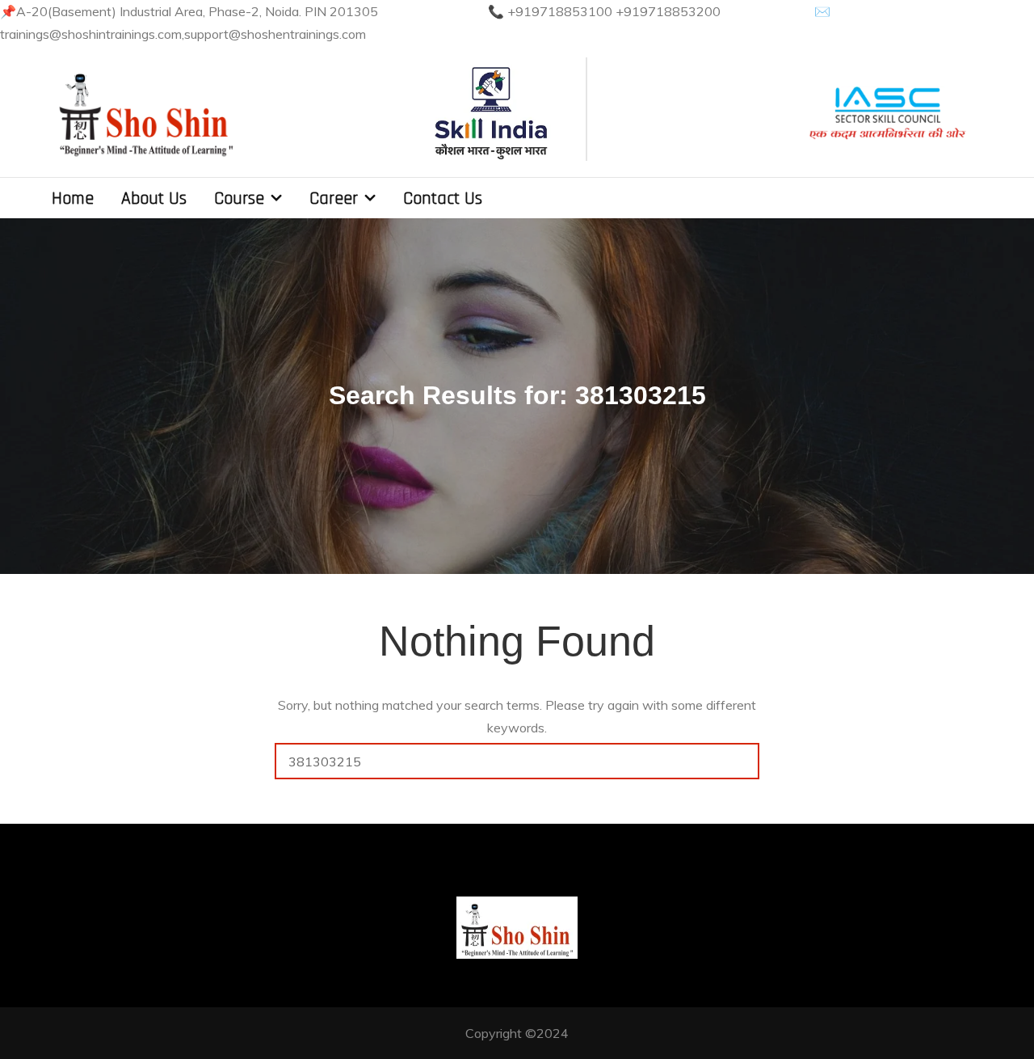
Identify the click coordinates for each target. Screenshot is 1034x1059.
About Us (154, 199)
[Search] (741, 761)
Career (333, 199)
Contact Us (442, 199)
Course (239, 199)
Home (73, 199)
